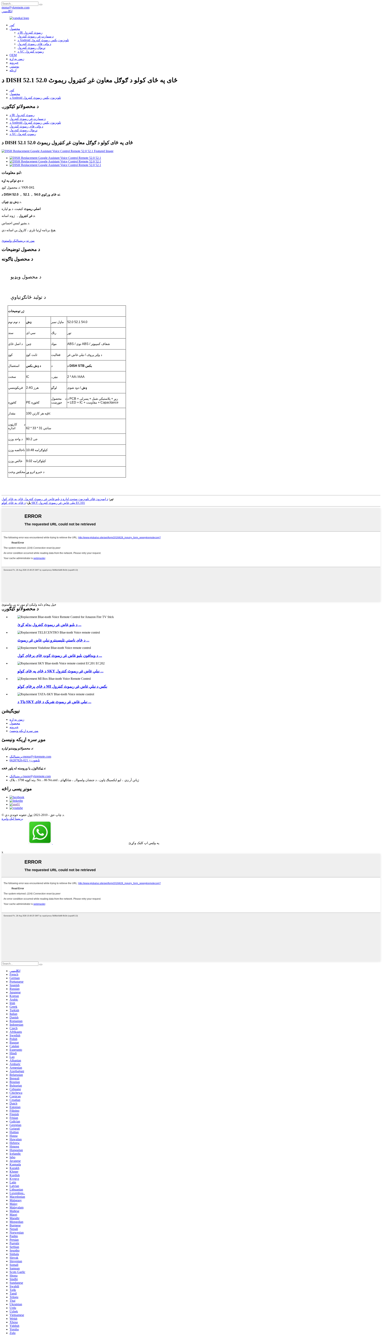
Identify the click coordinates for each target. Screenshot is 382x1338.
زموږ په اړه (17, 59)
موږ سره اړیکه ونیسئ (24, 731)
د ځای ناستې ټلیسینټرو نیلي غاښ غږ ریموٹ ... (53, 640)
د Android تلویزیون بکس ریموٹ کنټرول (43, 40)
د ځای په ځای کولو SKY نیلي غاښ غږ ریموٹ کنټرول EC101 (43, 502)
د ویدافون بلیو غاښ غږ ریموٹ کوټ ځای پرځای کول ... (60, 655)
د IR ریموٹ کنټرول (30, 32)
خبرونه (14, 62)
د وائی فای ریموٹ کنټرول (34, 44)
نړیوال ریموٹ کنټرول (31, 47)
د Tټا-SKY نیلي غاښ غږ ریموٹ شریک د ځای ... (54, 702)
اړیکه (13, 70)
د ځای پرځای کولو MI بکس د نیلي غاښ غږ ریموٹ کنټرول (62, 686)
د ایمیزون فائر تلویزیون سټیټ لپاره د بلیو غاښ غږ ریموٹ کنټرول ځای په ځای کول (55, 499)
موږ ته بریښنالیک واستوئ (18, 240)
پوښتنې (14, 66)
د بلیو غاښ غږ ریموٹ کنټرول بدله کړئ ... (49, 625)
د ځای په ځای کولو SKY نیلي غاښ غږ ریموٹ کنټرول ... (60, 671)
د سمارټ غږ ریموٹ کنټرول (36, 36)
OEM (13, 55)
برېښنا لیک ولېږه (12, 818)
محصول (15, 28)
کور (12, 90)
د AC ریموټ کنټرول (31, 51)
